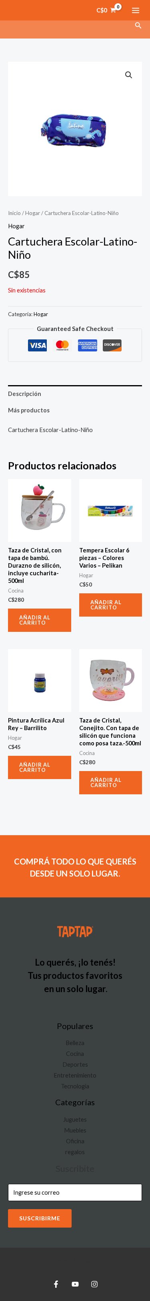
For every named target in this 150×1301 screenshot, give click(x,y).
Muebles (75, 1130)
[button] (138, 25)
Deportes (75, 1064)
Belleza (75, 1042)
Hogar (32, 213)
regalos (75, 1152)
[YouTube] (75, 1284)
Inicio (14, 213)
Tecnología (75, 1086)
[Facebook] (56, 1284)
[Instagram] (94, 1284)
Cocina (75, 1053)
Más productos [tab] (29, 410)
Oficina (75, 1141)
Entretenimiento (75, 1075)
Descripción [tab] (24, 393)
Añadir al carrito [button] (34, 620)
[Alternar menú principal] (135, 10)
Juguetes (75, 1119)
